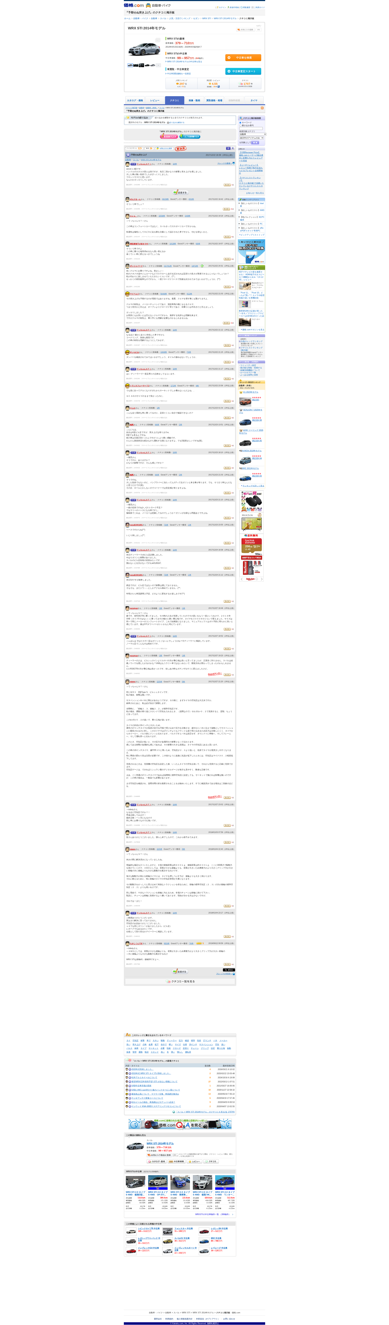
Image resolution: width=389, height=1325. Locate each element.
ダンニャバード (136, 266)
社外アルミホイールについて (144, 1077)
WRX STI (206, 18)
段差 (199, 1040)
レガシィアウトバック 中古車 (149, 1239)
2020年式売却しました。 (143, 1069)
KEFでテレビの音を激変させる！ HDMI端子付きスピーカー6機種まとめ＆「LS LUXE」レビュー (251, 276)
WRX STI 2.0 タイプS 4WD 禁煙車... (180, 1193)
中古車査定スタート (244, 71)
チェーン (195, 1048)
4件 (197, 386)
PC (261, 224)
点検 (144, 1044)
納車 (136, 1048)
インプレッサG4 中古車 (148, 1248)
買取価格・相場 (214, 100)
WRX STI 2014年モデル (225, 18)
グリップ (205, 1048)
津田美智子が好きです (139, 244)
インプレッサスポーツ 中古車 (185, 1249)
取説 (147, 1052)
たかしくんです (136, 944)
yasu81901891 (136, 525)
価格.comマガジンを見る (253, 329)
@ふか (132, 408)
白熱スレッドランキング (252, 341)
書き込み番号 (248, 125)
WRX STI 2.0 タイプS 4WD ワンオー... (225, 1193)
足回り (186, 1048)
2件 (180, 425)
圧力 (181, 1040)
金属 (151, 1044)
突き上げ (136, 1044)
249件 (187, 216)
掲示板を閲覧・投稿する (251, 368)
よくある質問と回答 (249, 375)
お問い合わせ (229, 1319)
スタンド (155, 1052)
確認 (187, 1040)
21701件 (168, 266)
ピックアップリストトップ (252, 235)
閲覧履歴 (246, 7)
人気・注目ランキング (179, 18)
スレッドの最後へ (224, 163)
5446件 (163, 294)
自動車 (154, 18)
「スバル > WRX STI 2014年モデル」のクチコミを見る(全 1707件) (205, 1112)
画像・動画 (194, 100)
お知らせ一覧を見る (255, 193)
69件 (198, 244)
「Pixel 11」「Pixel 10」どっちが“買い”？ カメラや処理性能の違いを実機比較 (251, 295)
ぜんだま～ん (135, 199)
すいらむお (134, 352)
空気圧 (135, 1040)
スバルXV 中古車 (182, 1238)
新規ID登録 (234, 7)
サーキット (153, 1048)
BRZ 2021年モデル (250, 468)
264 (197, 58)
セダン (196, 18)
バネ (215, 1040)
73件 (189, 352)
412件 (189, 294)
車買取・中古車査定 (178, 69)
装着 (128, 1052)
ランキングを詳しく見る (253, 486)
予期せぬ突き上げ (139, 155)
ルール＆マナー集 (248, 372)
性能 (169, 1048)
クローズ (177, 1048)
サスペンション (206, 1044)
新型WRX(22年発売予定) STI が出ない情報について (154, 1081)
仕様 (185, 1044)
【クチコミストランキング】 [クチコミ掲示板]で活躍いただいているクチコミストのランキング (251, 183)
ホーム (127, 18)
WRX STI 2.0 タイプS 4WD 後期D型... (135, 1193)
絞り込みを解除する (176, 122)
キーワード (247, 122)
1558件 (162, 216)
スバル (163, 18)
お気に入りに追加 (166, 148)
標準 (193, 1040)
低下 (157, 1044)
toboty (132, 682)
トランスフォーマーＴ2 (139, 386)
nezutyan (134, 608)
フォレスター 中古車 (183, 1228)
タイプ (143, 1048)
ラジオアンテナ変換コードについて (147, 1098)
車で (149, 1040)
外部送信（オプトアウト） (208, 1319)
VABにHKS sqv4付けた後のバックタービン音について (156, 1090)
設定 (213, 1048)
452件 (191, 199)
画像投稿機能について (250, 370)
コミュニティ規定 (248, 365)
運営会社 (158, 1319)
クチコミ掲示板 (131, 108)
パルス (129, 1048)
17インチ (207, 1040)
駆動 (163, 1040)
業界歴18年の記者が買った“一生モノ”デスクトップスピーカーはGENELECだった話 (251, 313)
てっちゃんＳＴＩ (144, 164)
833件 (166, 943)
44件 (157, 425)
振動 (229, 1048)
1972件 (195, 266)
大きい (156, 1040)
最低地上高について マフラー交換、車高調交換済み (155, 1094)
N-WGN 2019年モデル (252, 451)
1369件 (163, 352)
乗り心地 (221, 1048)
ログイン (222, 7)
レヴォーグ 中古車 (219, 1248)
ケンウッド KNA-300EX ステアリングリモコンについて (156, 1106)
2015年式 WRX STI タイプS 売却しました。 (151, 1073)
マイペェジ (134, 294)
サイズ (178, 1044)
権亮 (132, 425)
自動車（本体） (152, 108)
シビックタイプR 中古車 (149, 1228)
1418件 (173, 244)
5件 (183, 682)
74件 (191, 943)
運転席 (188, 1052)
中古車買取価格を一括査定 (179, 74)
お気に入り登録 (245, 30)
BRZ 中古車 (216, 1238)
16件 (175, 164)
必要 (163, 1048)
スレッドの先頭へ (224, 974)
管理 (134, 1052)
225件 (159, 682)
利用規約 (169, 1319)
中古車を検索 (244, 57)
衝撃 (143, 1040)
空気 (217, 1044)
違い (223, 1044)
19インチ (193, 1044)
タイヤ (254, 100)
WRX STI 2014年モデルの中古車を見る (184, 61)
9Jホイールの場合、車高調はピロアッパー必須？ (153, 1102)
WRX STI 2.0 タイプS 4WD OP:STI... (158, 1193)
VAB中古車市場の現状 (141, 1085)
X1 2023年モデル (250, 392)
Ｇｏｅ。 (133, 216)
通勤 (141, 1052)
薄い (173, 1052)
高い (163, 1052)
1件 (158, 408)
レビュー (154, 100)
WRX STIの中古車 (177, 53)
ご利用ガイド (259, 7)
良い (128, 1044)
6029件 (165, 199)
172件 (173, 386)
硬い (171, 1044)
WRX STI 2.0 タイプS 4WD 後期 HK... (202, 1193)
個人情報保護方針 (185, 1319)
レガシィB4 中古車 (219, 1228)
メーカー (223, 1040)
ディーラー (172, 1040)
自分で (164, 1044)
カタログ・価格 (135, 100)
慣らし (180, 1052)
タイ (128, 1040)
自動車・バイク (140, 18)
